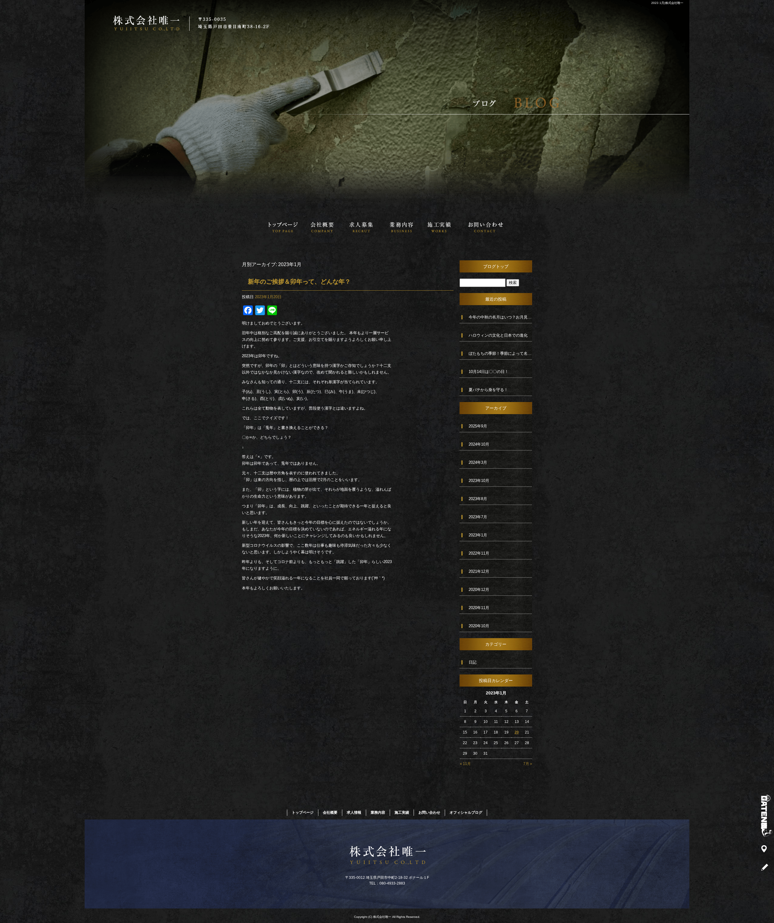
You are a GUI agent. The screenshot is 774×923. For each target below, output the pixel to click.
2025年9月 (478, 426)
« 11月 (465, 764)
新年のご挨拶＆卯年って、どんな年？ (299, 281)
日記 (472, 662)
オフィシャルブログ (466, 812)
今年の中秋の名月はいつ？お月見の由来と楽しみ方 (500, 317)
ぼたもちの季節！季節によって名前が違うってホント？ (500, 353)
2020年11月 (479, 607)
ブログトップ (496, 266)
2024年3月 (478, 462)
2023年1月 (478, 535)
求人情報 (361, 227)
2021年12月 (479, 571)
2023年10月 (479, 480)
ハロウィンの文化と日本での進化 (498, 335)
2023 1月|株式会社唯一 (667, 3)
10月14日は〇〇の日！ (489, 371)
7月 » (527, 764)
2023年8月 (478, 498)
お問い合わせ (485, 227)
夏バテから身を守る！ (488, 389)
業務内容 (400, 227)
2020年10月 (479, 626)
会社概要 (322, 227)
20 (517, 732)
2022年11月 (479, 553)
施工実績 (440, 227)
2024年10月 (479, 444)
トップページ (282, 227)
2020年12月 (479, 589)
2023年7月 (478, 517)
